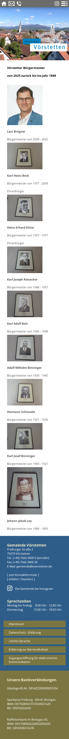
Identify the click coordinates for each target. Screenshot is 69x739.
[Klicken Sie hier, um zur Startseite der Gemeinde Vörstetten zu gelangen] (44, 37)
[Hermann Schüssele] (34, 392)
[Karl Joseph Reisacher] (34, 260)
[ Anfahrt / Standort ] (21, 579)
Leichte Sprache (19, 641)
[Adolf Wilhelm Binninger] (34, 348)
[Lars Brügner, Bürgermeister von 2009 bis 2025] (34, 105)
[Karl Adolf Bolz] (34, 304)
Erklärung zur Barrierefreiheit (28, 649)
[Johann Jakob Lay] (34, 491)
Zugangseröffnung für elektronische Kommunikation (33, 660)
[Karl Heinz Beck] (34, 156)
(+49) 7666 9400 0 (24, 558)
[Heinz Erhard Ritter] (34, 208)
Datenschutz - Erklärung (25, 632)
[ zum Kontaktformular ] (23, 575)
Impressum (16, 624)
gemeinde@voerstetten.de (34, 566)
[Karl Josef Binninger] (34, 436)
